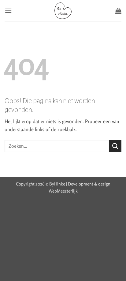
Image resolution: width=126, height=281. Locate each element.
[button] (8, 10)
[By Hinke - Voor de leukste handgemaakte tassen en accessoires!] (63, 10)
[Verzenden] (115, 146)
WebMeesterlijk (63, 190)
